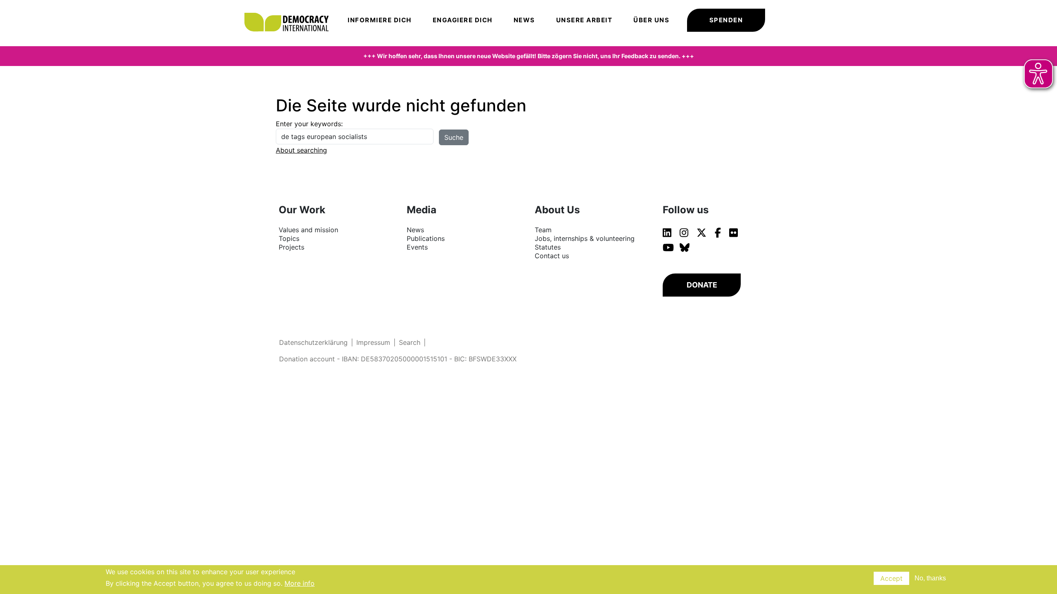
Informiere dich (380, 20)
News (524, 20)
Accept (891, 578)
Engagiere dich (463, 20)
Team (543, 230)
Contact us (552, 256)
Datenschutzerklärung (313, 342)
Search (409, 342)
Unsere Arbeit (584, 20)
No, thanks (930, 578)
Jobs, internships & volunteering (585, 238)
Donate (702, 284)
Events (417, 247)
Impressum (373, 342)
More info (299, 583)
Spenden (726, 20)
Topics (289, 238)
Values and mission (308, 230)
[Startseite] (290, 10)
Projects (291, 247)
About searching (301, 150)
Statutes (548, 247)
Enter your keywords (308, 124)
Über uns (651, 20)
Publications (426, 238)
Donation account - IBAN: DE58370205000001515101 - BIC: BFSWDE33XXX (398, 359)
